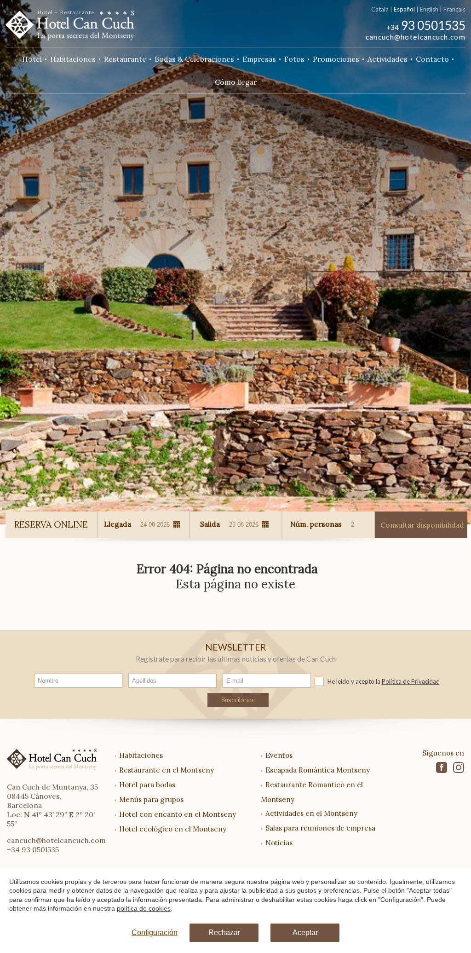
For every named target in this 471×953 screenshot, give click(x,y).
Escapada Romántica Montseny (317, 770)
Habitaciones (141, 755)
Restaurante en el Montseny (166, 770)
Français (454, 9)
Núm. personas (316, 524)
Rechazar (224, 932)
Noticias (279, 842)
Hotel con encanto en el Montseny (177, 814)
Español (404, 9)
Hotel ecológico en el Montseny (172, 829)
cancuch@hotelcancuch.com (415, 37)
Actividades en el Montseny (311, 813)
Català (380, 9)
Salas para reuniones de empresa (320, 828)
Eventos (279, 755)
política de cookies (144, 908)
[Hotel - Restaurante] (70, 22)
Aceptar (305, 932)
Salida (210, 524)
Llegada (117, 524)
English (429, 9)
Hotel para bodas (147, 784)
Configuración (155, 932)
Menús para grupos (151, 799)
